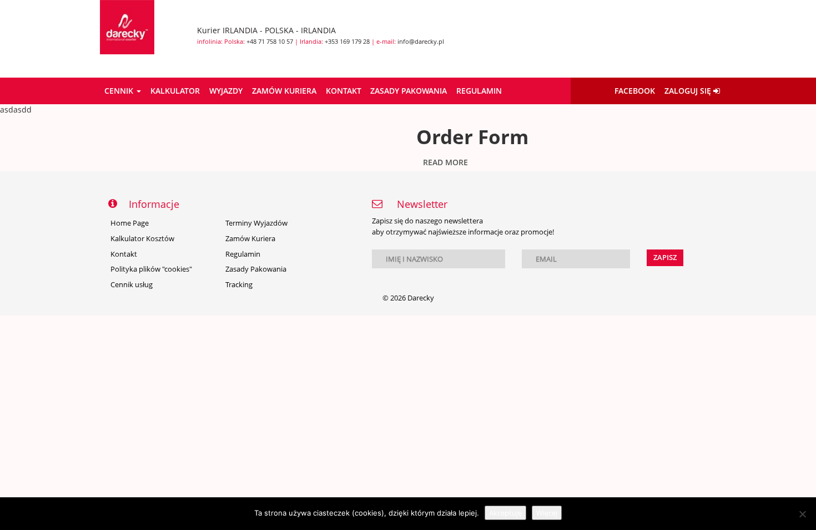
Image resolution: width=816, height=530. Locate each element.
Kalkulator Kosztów (142, 238)
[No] (802, 513)
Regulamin (479, 90)
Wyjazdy (226, 90)
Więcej (546, 513)
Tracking (239, 284)
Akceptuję (505, 513)
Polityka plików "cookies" (151, 269)
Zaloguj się (688, 90)
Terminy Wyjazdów (256, 223)
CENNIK (119, 90)
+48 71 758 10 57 (269, 41)
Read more (445, 162)
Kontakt (343, 90)
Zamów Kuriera (284, 90)
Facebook (634, 90)
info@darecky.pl (420, 41)
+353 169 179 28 (347, 41)
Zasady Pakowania (408, 90)
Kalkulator (175, 90)
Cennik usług (131, 284)
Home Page (129, 223)
